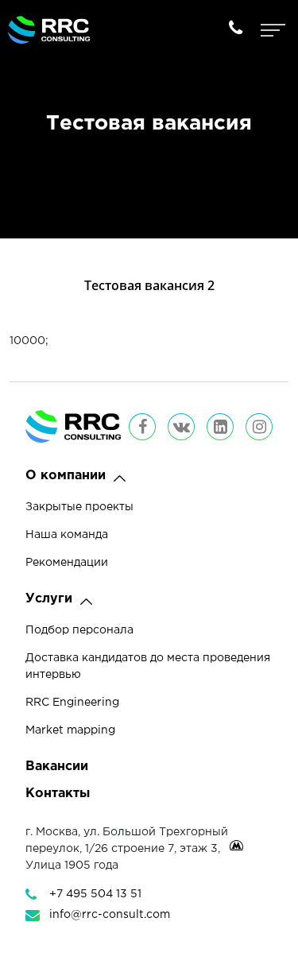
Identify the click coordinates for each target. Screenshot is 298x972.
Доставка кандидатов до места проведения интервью (147, 666)
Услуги (48, 599)
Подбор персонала (79, 630)
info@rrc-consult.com (109, 915)
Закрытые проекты (79, 507)
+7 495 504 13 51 (95, 894)
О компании (65, 476)
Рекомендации (66, 562)
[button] (120, 478)
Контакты (57, 794)
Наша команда (66, 535)
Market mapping (70, 730)
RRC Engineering (72, 702)
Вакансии (56, 767)
